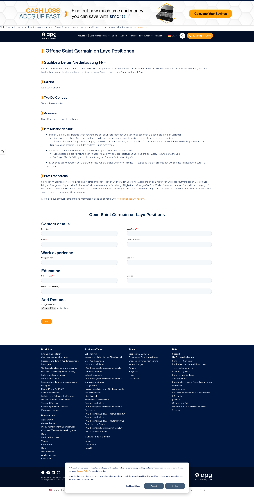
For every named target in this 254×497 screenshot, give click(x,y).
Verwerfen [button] (143, 26)
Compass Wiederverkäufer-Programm (58, 430)
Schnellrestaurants (93, 375)
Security (89, 441)
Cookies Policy (82, 471)
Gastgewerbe (91, 385)
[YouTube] (48, 472)
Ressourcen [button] (144, 35)
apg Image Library (49, 455)
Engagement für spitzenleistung (143, 357)
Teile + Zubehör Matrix (182, 368)
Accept (154, 486)
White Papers (47, 451)
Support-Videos (179, 378)
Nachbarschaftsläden (94, 364)
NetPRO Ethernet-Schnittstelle (55, 399)
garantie (176, 399)
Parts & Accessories (50, 410)
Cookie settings (133, 486)
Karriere (133, 35)
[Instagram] (58, 472)
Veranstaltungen (136, 364)
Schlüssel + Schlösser (182, 360)
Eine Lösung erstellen (51, 353)
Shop (114, 35)
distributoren (47, 419)
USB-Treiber (178, 396)
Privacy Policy (46, 477)
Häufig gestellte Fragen (183, 357)
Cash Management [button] (98, 35)
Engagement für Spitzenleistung (143, 360)
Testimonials (134, 378)
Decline (175, 486)
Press (131, 375)
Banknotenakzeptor (50, 378)
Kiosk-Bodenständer (50, 392)
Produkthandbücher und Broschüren (58, 426)
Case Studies (47, 444)
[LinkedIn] (53, 472)
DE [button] (173, 35)
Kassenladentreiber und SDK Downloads (191, 392)
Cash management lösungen (54, 357)
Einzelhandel (91, 396)
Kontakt (158, 35)
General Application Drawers (54, 406)
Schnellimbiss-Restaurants (97, 399)
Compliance (90, 444)
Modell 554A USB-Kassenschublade (189, 406)
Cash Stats (46, 458)
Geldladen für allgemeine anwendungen (59, 368)
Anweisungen (178, 389)
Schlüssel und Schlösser (183, 375)
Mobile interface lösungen (53, 375)
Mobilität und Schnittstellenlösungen (58, 396)
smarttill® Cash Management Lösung (58, 371)
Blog (43, 434)
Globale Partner (48, 423)
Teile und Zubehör (49, 403)
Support (123, 35)
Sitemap (176, 410)
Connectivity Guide (181, 371)
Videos (44, 441)
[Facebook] (42, 472)
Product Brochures (50, 437)
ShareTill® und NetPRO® (52, 389)
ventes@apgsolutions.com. (131, 198)
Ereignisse (133, 371)
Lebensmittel (91, 353)
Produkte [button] (81, 35)
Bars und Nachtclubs (94, 403)
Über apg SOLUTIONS (139, 353)
